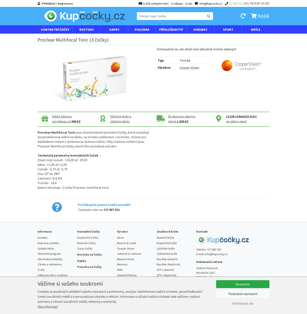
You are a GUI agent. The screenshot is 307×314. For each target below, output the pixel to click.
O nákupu (177, 3)
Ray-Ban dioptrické (168, 264)
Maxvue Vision (125, 259)
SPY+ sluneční (165, 270)
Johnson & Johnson (129, 254)
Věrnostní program (49, 254)
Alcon (120, 237)
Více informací (48, 306)
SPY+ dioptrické (166, 275)
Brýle (255, 29)
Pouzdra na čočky (89, 267)
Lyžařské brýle (166, 248)
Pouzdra (142, 29)
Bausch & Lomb (126, 243)
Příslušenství (171, 29)
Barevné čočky (86, 243)
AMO (120, 270)
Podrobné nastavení (242, 294)
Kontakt (42, 237)
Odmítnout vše (243, 303)
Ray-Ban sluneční (167, 259)
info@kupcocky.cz (216, 254)
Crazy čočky (85, 248)
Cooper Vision (189, 67)
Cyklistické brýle (167, 254)
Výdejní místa (46, 248)
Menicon (122, 264)
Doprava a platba (48, 243)
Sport (228, 29)
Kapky (114, 29)
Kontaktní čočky (55, 29)
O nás (188, 3)
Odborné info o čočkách (53, 275)
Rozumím (243, 284)
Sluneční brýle (165, 237)
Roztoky (86, 29)
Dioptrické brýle (167, 243)
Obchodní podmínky (50, 259)
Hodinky (200, 29)
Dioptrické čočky (88, 237)
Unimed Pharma (127, 275)
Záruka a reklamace (50, 264)
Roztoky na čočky (89, 254)
